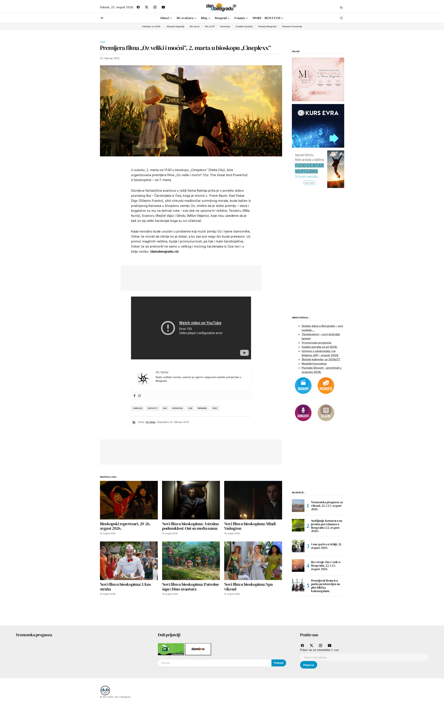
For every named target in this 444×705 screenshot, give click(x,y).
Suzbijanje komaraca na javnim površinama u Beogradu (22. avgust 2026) (326, 526)
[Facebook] (134, 395)
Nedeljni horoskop (314, 363)
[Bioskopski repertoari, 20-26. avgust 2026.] (129, 500)
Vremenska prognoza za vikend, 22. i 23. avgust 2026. (327, 505)
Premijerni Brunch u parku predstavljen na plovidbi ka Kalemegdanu (325, 586)
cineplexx (138, 408)
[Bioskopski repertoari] (303, 385)
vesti (214, 408)
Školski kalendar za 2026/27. (321, 359)
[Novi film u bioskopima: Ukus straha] (129, 560)
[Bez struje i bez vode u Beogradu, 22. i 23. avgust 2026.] (298, 565)
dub (165, 408)
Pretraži (278, 662)
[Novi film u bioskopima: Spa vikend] (253, 560)
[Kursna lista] (318, 79)
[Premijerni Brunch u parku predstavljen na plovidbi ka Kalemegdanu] (298, 585)
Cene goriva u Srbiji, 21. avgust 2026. (326, 546)
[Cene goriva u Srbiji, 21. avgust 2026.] (298, 546)
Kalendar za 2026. (151, 26)
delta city (153, 408)
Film (103, 42)
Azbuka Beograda (267, 26)
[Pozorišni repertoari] (326, 385)
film (190, 408)
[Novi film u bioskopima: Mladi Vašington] (253, 500)
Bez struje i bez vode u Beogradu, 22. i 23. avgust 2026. (325, 565)
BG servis (195, 26)
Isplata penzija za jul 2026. (320, 347)
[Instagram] (139, 395)
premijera (202, 408)
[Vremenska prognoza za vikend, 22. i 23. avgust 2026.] (298, 505)
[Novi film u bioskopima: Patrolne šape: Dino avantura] (191, 560)
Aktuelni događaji (175, 26)
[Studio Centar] (171, 649)
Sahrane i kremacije (292, 26)
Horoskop (225, 26)
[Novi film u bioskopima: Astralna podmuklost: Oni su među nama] (191, 500)
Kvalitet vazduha (244, 26)
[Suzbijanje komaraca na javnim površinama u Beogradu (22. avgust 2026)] (298, 525)
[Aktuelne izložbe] (326, 412)
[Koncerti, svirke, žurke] (303, 412)
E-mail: (335, 650)
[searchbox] (214, 662)
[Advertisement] (188, 277)
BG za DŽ (210, 26)
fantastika (177, 408)
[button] (341, 7)
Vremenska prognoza (316, 342)
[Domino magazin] (198, 649)
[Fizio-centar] (318, 169)
